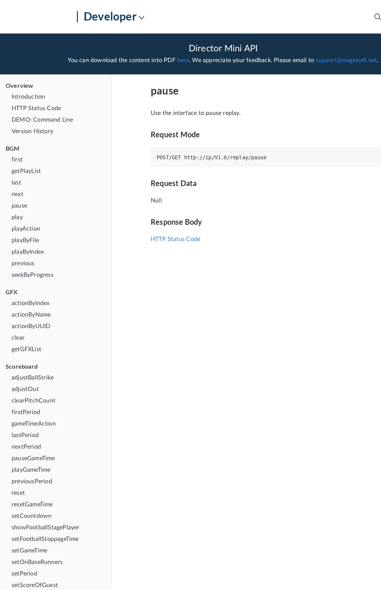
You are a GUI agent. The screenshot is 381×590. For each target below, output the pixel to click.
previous (23, 263)
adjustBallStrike (33, 378)
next (17, 194)
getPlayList (26, 171)
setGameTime (29, 551)
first (17, 160)
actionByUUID (31, 326)
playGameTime (31, 470)
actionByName (31, 315)
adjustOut (25, 389)
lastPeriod (25, 435)
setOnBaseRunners (37, 562)
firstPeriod (26, 412)
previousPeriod (32, 481)
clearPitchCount (33, 401)
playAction (26, 229)
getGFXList (26, 349)
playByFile (25, 240)
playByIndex (28, 252)
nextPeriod (26, 447)
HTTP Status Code (36, 108)
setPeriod (24, 574)
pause (19, 206)
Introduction (28, 97)
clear (18, 338)
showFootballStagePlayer (46, 527)
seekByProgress (33, 275)
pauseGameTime (33, 458)
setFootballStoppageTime (45, 539)
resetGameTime (32, 504)
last (16, 183)
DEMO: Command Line (42, 120)
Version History (32, 131)
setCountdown (31, 516)
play (17, 217)
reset (18, 493)
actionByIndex (31, 303)
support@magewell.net (346, 60)
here (183, 60)
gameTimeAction (34, 424)
